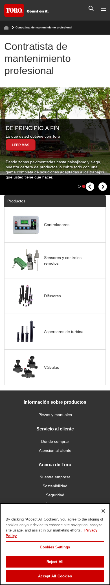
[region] (55, 544)
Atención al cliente (55, 450)
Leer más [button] (20, 145)
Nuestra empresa (55, 477)
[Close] (103, 511)
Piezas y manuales (55, 414)
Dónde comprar (55, 441)
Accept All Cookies (55, 576)
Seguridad (55, 495)
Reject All (55, 562)
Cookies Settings (55, 547)
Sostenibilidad (55, 486)
